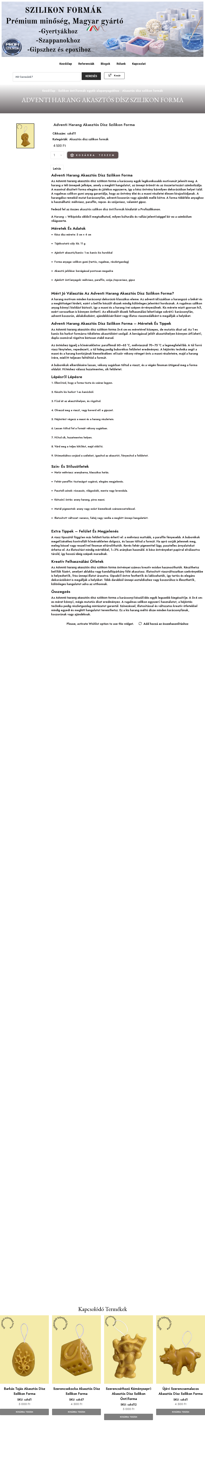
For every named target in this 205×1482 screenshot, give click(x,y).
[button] (114, 75)
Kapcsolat (139, 63)
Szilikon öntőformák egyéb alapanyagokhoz (88, 91)
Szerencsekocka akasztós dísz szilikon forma (76, 1391)
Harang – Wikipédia (67, 217)
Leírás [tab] (57, 169)
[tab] (57, 168)
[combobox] (46, 76)
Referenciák (86, 63)
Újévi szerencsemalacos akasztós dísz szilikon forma (181, 1391)
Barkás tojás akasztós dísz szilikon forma (24, 1391)
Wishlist (94, 624)
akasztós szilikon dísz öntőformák (102, 209)
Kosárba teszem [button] (24, 1412)
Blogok (105, 63)
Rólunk (121, 63)
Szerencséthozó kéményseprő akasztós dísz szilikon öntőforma (128, 1393)
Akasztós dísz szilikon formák (142, 91)
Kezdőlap (65, 63)
